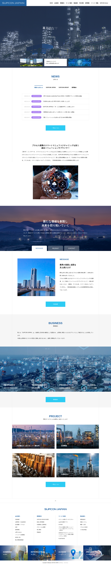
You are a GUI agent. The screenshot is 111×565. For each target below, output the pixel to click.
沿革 (16, 527)
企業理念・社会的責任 (20, 522)
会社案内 (56, 3)
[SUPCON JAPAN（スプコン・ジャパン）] (13, 3)
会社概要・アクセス (20, 524)
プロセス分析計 (84, 527)
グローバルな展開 (41, 527)
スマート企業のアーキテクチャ (66, 519)
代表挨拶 (17, 519)
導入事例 (81, 3)
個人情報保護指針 (19, 539)
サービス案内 (69, 3)
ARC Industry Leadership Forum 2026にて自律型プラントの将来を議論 (62, 96)
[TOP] (55, 500)
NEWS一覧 (17, 537)
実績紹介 (39, 532)
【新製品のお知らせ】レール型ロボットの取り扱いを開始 (58, 112)
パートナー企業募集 (20, 534)
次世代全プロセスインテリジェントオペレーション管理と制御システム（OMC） (66, 534)
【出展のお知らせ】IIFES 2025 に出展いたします (56, 101)
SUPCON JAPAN (51, 87)
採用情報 (87, 3)
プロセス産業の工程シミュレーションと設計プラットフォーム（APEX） (66, 528)
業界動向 (74, 87)
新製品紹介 (83, 519)
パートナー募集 (94, 3)
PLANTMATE (62, 538)
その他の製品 (83, 529)
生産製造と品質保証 (41, 524)
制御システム (83, 522)
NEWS (51, 3)
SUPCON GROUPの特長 (43, 519)
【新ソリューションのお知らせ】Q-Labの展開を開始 (57, 117)
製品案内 (76, 3)
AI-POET (61, 524)
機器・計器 (83, 524)
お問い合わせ (18, 532)
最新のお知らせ (38, 87)
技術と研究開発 (40, 522)
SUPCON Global (104, 3)
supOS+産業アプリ (63, 522)
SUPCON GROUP (64, 87)
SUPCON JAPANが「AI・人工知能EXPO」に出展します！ (59, 106)
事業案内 (62, 3)
